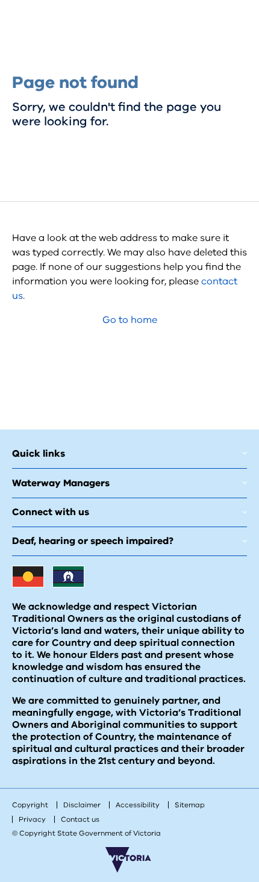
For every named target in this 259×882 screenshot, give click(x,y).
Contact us (80, 819)
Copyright (30, 805)
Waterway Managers (61, 483)
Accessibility (138, 805)
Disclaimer (82, 805)
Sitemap (190, 805)
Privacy (32, 819)
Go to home (129, 320)
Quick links (38, 453)
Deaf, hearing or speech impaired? (92, 541)
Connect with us (50, 512)
